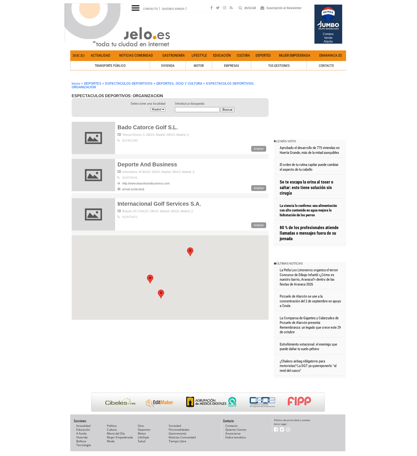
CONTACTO (326, 66)
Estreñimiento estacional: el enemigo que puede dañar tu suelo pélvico (308, 346)
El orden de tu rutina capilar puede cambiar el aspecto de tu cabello (309, 167)
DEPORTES (92, 83)
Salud (141, 441)
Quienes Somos (235, 430)
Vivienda (82, 437)
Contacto (150, 9)
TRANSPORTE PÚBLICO (110, 66)
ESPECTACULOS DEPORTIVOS (129, 83)
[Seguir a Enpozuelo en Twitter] (218, 8)
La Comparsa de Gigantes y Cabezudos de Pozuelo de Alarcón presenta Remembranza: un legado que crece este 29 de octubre (310, 325)
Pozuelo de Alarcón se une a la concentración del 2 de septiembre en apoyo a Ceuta (310, 301)
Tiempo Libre (177, 441)
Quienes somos (173, 9)
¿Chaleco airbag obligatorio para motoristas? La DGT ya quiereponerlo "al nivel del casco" (308, 366)
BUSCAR (250, 8)
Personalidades (179, 430)
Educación (222, 55)
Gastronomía (173, 55)
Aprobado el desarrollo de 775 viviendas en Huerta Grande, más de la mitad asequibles (310, 150)
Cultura (243, 55)
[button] (190, 251)
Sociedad (175, 426)
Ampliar (259, 148)
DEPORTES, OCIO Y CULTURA (179, 83)
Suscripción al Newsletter (284, 8)
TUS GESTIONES (279, 66)
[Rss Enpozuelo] (231, 8)
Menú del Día (116, 433)
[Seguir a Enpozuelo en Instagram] (225, 8)
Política (112, 426)
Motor (142, 433)
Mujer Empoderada (294, 55)
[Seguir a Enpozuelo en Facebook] (211, 8)
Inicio (79, 56)
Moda (111, 441)
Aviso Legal (280, 424)
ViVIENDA (167, 66)
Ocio (141, 426)
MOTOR (199, 66)
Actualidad (100, 55)
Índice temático (235, 437)
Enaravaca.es (330, 55)
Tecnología (83, 445)
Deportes (263, 55)
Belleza (81, 441)
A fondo (81, 433)
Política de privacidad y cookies (292, 420)
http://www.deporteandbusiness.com (146, 183)
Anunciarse (233, 433)
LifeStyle (199, 55)
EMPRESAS (231, 66)
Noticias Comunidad (136, 55)
